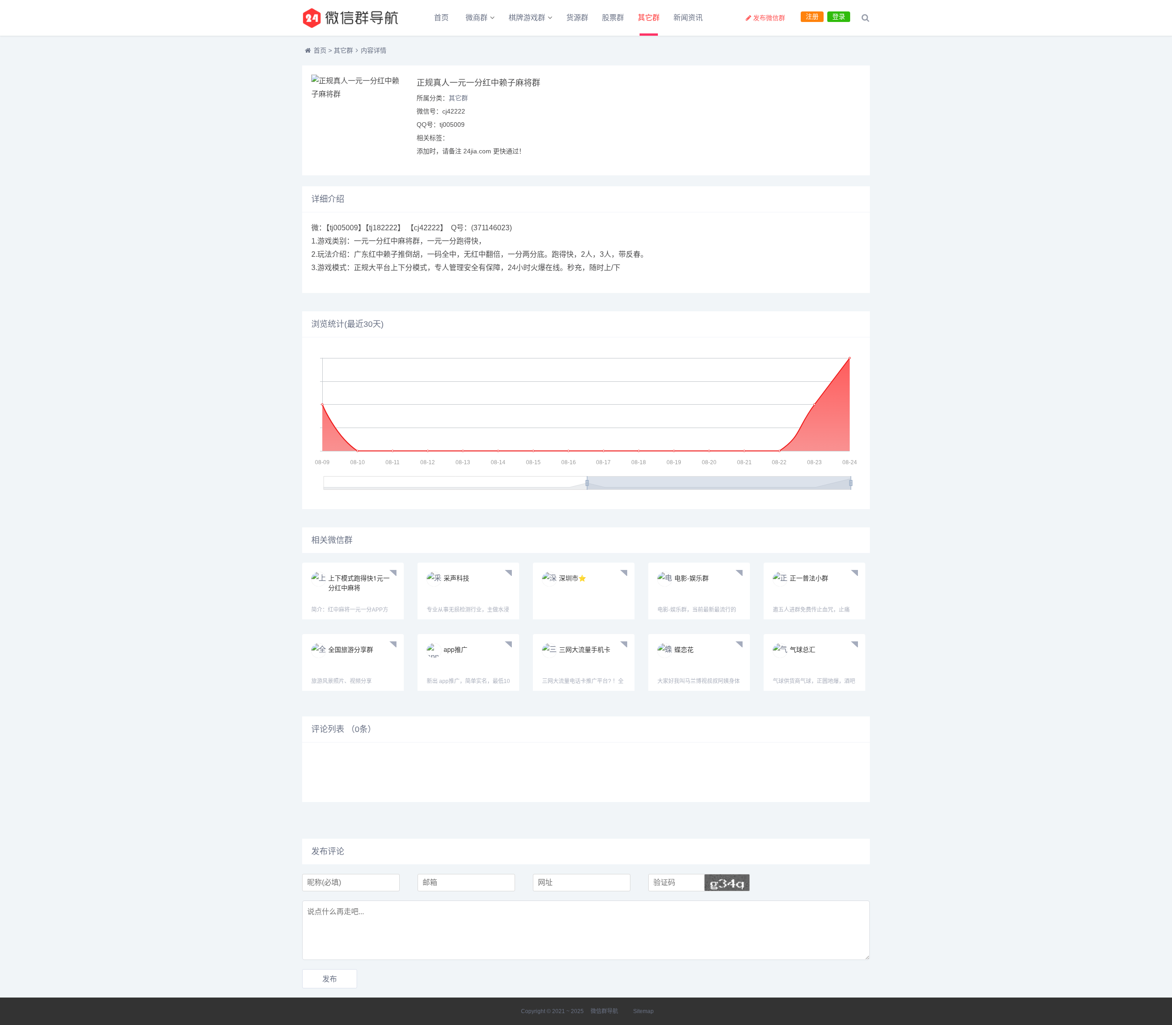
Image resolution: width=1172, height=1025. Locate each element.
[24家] (352, 18)
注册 (812, 16)
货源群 (577, 18)
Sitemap (643, 1011)
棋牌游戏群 (527, 18)
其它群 (649, 18)
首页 (441, 18)
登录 (838, 16)
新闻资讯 (688, 18)
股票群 (613, 18)
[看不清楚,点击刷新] (727, 882)
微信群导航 (604, 1011)
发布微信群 (769, 18)
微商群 (477, 18)
